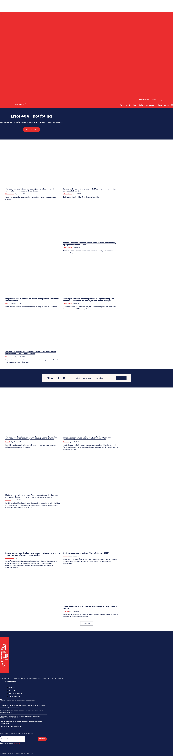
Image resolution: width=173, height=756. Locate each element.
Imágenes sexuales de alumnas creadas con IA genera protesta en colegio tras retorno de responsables (32, 554)
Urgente (7, 442)
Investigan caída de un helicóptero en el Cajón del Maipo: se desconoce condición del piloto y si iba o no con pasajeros (88, 299)
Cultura (7, 303)
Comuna (66, 442)
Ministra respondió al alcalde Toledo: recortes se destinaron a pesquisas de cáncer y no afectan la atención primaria (31, 496)
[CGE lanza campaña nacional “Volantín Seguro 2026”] (90, 530)
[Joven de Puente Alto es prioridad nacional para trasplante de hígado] (90, 584)
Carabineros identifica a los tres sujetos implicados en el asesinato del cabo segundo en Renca (29, 190)
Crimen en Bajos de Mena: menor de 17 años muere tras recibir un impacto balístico (89, 190)
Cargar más (86, 623)
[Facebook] (168, 100)
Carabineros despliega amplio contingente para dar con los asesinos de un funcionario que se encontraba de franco (31, 438)
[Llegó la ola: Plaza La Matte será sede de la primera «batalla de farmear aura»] (32, 276)
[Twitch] (163, 753)
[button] (161, 100)
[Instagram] (170, 100)
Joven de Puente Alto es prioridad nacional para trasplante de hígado (90, 607)
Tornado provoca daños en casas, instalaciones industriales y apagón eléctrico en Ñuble (89, 244)
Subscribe (42, 739)
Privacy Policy (17, 743)
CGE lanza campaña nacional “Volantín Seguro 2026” (86, 553)
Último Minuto (9, 194)
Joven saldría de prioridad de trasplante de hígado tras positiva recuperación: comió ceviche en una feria (87, 438)
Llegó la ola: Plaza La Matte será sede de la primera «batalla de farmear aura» (32, 299)
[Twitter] (168, 753)
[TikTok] (159, 753)
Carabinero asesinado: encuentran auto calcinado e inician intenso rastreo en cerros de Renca (30, 353)
